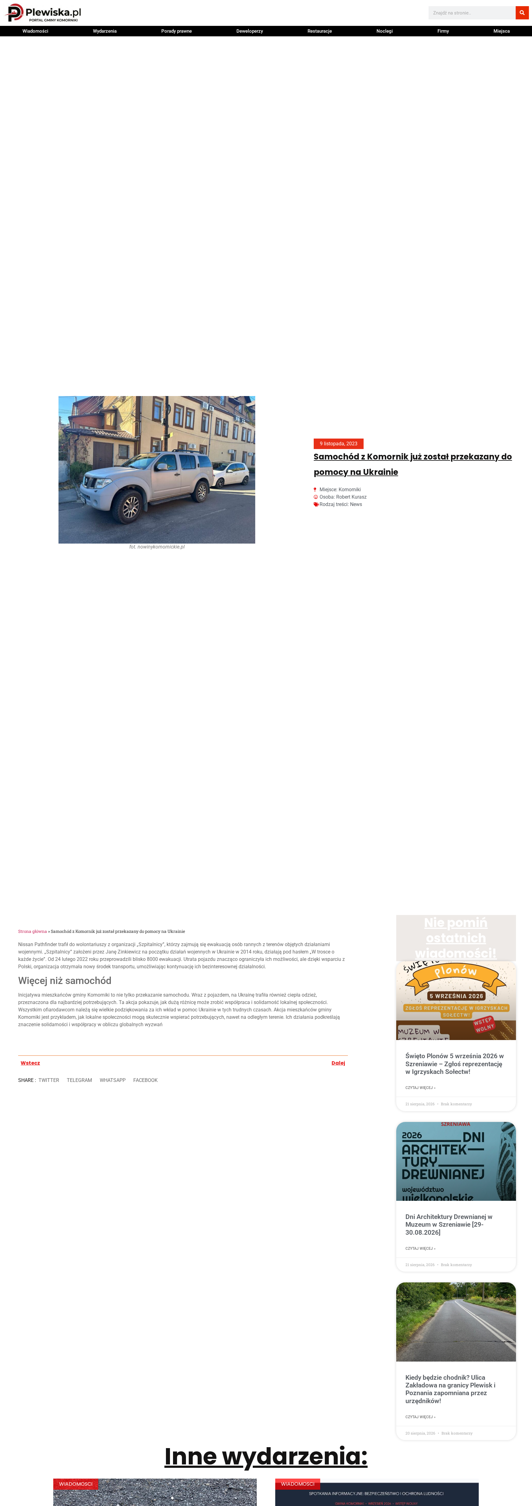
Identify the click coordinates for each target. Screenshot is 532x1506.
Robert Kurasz (351, 497)
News (356, 504)
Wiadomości (35, 31)
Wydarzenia (105, 31)
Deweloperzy (249, 31)
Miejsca (502, 31)
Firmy (443, 31)
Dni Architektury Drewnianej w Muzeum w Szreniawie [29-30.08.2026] (449, 1224)
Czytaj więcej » (420, 1088)
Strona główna (32, 931)
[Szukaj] (522, 12)
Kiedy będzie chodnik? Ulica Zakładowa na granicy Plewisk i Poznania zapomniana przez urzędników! (450, 1389)
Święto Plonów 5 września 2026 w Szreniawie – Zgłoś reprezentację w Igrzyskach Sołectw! (454, 1063)
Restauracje (320, 31)
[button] (48, 1080)
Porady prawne (176, 31)
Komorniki (350, 489)
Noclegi (385, 31)
